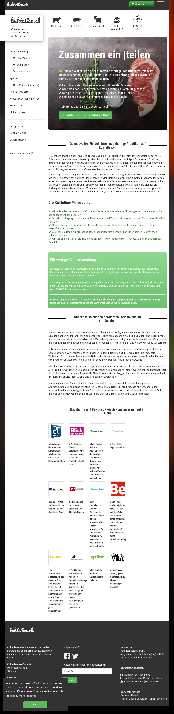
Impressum (126, 647)
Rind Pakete (22, 58)
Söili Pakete (22, 64)
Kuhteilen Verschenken (23, 98)
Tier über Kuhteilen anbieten (136, 657)
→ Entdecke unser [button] (85, 115)
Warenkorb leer (143, 4)
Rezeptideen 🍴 (18, 126)
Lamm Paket (22, 71)
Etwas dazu (16, 105)
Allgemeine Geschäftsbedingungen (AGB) (142, 654)
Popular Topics (18, 133)
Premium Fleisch (129, 695)
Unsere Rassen (18, 139)
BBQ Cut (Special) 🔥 (27, 85)
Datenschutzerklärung (132, 650)
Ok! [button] (35, 704)
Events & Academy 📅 (21, 153)
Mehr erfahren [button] (27, 695)
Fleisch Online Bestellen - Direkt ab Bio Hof (144, 698)
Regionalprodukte (130, 692)
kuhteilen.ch (17, 4)
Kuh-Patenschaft (19, 92)
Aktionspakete (17, 112)
